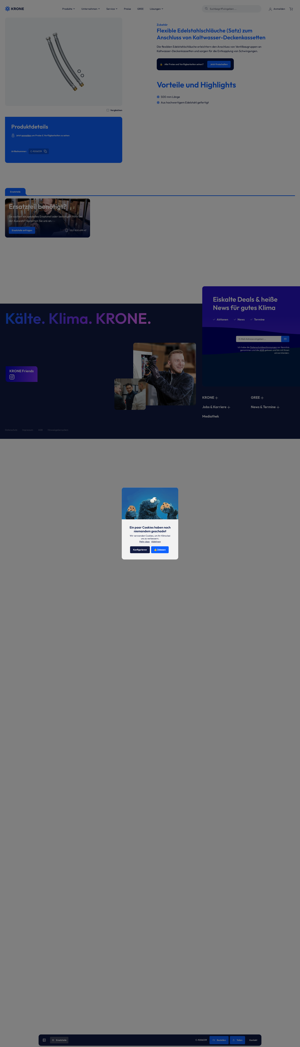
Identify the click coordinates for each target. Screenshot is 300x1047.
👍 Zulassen (160, 549)
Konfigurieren (140, 549)
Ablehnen (156, 541)
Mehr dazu (144, 541)
